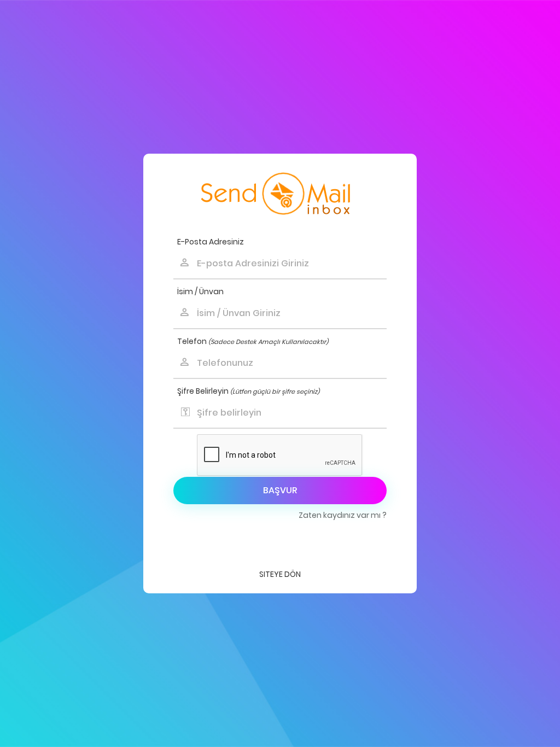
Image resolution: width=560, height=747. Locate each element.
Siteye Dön (280, 574)
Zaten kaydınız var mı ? (343, 515)
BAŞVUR (280, 490)
